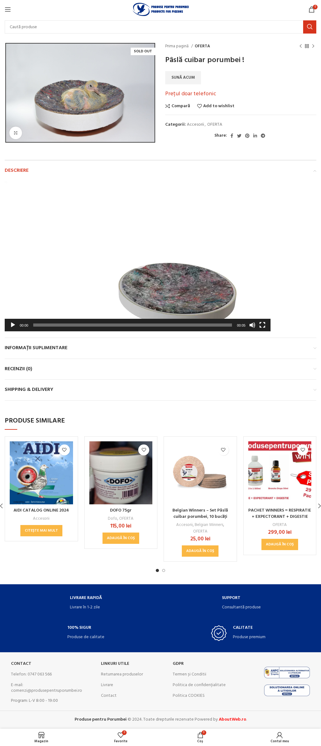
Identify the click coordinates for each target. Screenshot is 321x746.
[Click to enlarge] (15, 133)
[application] (138, 256)
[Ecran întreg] (262, 328)
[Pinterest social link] (247, 136)
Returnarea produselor (122, 674)
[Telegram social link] (263, 136)
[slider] (132, 325)
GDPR (178, 663)
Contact (21, 663)
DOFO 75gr (121, 510)
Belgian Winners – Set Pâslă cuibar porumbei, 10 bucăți (200, 513)
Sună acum (183, 77)
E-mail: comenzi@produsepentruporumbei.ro (45, 687)
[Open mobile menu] (8, 9)
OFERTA (202, 46)
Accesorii (195, 124)
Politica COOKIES (189, 695)
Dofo (112, 518)
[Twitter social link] (239, 136)
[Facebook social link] (232, 136)
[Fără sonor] (252, 328)
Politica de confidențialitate (199, 685)
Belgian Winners (209, 525)
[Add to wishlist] (64, 449)
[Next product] (313, 46)
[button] (137, 256)
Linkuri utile (115, 663)
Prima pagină (177, 46)
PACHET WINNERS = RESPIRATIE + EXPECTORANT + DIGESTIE (279, 513)
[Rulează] (13, 328)
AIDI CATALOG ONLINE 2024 (41, 510)
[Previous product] (300, 46)
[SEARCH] (309, 27)
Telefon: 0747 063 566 (31, 674)
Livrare (107, 685)
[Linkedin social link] (255, 136)
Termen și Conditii (189, 674)
